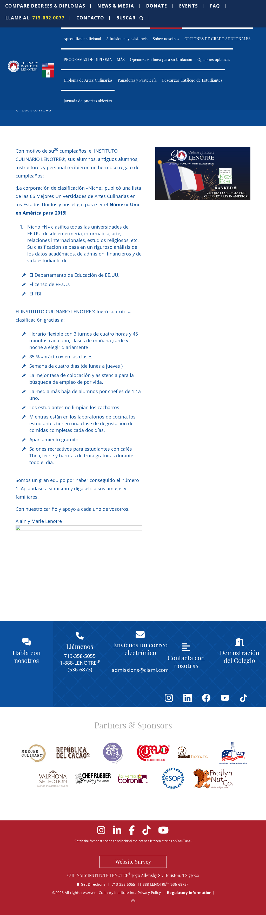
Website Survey (133, 861)
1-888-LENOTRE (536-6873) (163, 884)
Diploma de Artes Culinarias (88, 80)
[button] (45, 6)
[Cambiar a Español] (48, 73)
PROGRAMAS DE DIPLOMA (88, 59)
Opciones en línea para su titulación (161, 59)
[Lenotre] (23, 66)
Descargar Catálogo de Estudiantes (192, 80)
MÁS (121, 59)
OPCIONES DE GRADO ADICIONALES (217, 38)
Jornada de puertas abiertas (88, 100)
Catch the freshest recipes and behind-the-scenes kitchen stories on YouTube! (133, 841)
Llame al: (34, 18)
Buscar (126, 18)
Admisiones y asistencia (127, 38)
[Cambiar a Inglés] (48, 66)
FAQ (215, 6)
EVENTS (188, 6)
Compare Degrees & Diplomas (45, 6)
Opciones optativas (213, 59)
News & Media (115, 6)
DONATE (156, 6)
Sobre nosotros (166, 38)
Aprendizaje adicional (82, 38)
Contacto (90, 18)
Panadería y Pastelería (137, 80)
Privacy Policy (149, 892)
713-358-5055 (123, 884)
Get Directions (94, 884)
